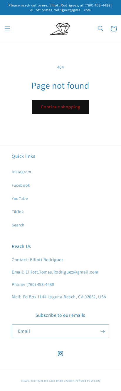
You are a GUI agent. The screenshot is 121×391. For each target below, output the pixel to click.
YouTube (20, 198)
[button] (7, 28)
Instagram (21, 171)
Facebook (21, 185)
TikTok (18, 211)
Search (18, 225)
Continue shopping (60, 107)
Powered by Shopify (87, 380)
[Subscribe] (102, 331)
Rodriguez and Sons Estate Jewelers (53, 380)
